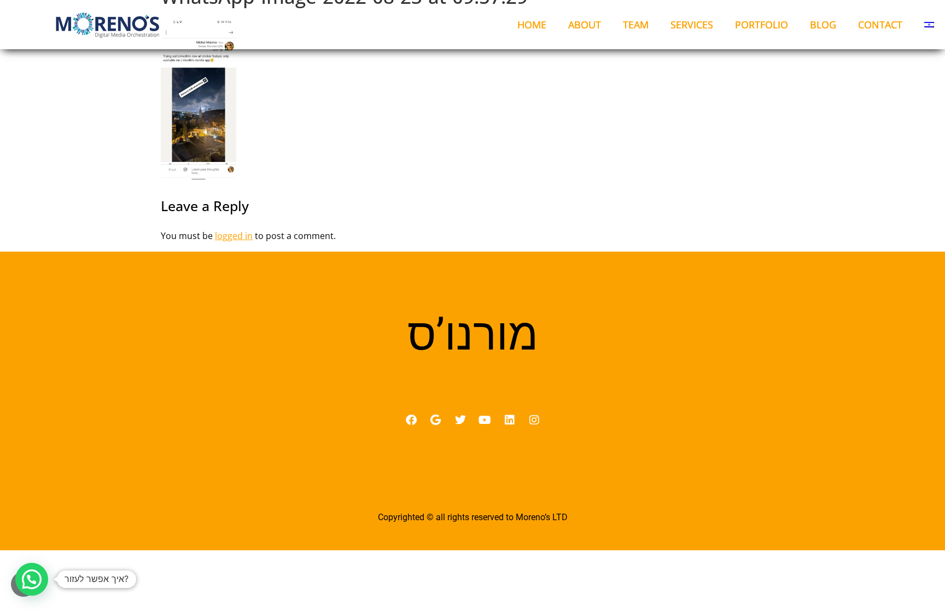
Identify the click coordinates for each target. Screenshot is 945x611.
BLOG (823, 24)
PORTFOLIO (761, 24)
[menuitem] (929, 24)
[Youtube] (485, 420)
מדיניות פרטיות (472, 493)
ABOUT (584, 24)
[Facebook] (411, 420)
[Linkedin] (510, 420)
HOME (531, 24)
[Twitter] (460, 420)
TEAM (636, 24)
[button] (31, 579)
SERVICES (691, 24)
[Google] (436, 420)
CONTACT (880, 24)
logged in (234, 236)
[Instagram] (534, 420)
